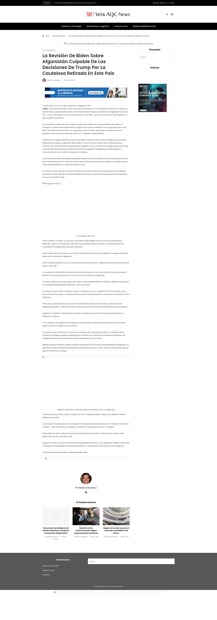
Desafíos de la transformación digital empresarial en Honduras (86, 530)
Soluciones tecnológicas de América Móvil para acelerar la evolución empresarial (56, 530)
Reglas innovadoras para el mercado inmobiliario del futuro (116, 530)
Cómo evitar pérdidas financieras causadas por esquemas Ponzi (76, 3)
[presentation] (53, 2)
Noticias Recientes (48, 50)
